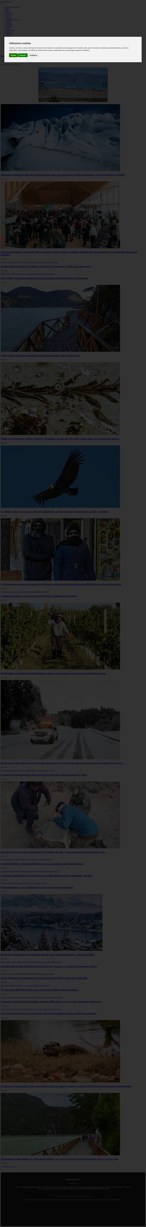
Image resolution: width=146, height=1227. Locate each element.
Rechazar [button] (23, 55)
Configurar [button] (33, 55)
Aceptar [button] (13, 55)
